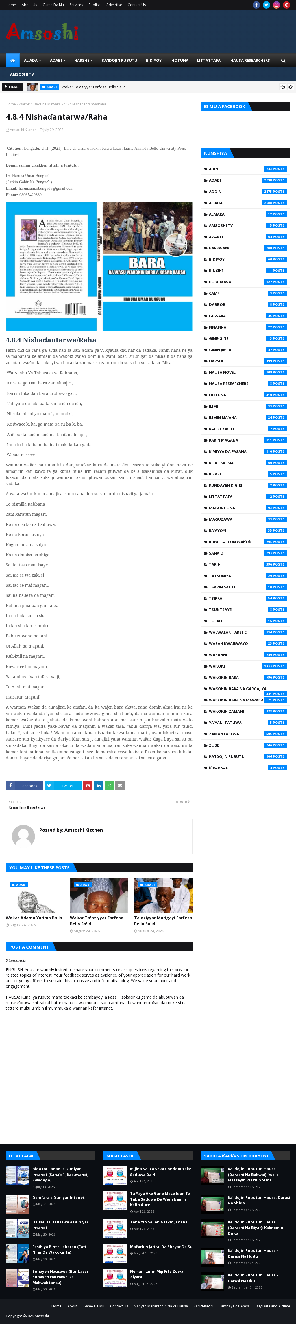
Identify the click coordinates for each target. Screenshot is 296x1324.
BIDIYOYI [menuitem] (154, 60)
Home (11, 4)
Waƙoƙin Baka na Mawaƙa (40, 104)
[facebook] (256, 5)
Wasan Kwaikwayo (240, 643)
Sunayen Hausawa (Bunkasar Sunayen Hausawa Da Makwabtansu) (60, 1277)
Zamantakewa (240, 733)
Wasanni (240, 654)
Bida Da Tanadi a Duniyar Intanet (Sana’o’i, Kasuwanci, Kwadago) (60, 1174)
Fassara (240, 315)
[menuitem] (13, 60)
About (72, 1306)
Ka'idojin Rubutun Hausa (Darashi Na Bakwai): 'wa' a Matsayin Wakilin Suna (253, 1174)
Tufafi (240, 620)
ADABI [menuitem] (56, 60)
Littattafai (240, 496)
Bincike (240, 270)
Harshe (240, 361)
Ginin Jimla (240, 349)
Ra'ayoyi (240, 530)
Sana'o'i (240, 553)
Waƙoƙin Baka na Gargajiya (240, 690)
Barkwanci (240, 248)
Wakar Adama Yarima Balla (34, 917)
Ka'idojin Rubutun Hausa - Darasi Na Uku (253, 1277)
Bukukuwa (240, 282)
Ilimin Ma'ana (240, 417)
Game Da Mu (53, 4)
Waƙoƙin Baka (240, 677)
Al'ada (240, 202)
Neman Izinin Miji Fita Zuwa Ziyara (156, 1274)
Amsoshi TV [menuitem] (22, 74)
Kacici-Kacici (240, 428)
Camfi (240, 293)
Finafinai (240, 327)
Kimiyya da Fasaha (240, 451)
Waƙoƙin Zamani (240, 711)
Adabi (240, 180)
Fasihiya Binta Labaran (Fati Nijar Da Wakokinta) (59, 1249)
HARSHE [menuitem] (81, 60)
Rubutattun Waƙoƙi (240, 541)
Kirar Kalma (240, 462)
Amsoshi (42, 1316)
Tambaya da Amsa (234, 1306)
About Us (29, 4)
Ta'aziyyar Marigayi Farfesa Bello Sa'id (163, 921)
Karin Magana (240, 440)
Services (76, 4)
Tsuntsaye (240, 609)
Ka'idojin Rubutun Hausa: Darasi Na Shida (259, 1200)
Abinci (240, 169)
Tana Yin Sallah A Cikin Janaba (159, 1222)
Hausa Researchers (240, 383)
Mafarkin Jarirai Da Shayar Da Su (161, 1246)
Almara (240, 214)
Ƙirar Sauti (240, 767)
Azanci (240, 236)
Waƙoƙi (240, 666)
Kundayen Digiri (240, 485)
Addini (240, 191)
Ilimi (240, 406)
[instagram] (276, 5)
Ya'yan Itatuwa (240, 722)
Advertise (114, 4)
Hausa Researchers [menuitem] (250, 60)
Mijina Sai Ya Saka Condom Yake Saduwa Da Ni (160, 1171)
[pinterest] (286, 5)
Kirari (240, 474)
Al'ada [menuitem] (31, 60)
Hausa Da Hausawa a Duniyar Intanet (60, 1224)
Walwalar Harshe (240, 632)
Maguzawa (240, 519)
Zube (240, 745)
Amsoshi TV (240, 225)
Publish (95, 4)
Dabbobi (240, 304)
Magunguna (240, 507)
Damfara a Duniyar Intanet (58, 1197)
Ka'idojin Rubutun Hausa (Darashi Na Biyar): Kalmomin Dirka (255, 1227)
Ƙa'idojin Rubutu (240, 756)
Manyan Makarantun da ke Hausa (161, 1306)
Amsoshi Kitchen (23, 129)
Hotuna (240, 394)
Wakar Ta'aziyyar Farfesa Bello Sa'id (94, 87)
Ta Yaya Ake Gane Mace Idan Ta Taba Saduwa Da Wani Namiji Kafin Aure (160, 1199)
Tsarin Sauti (240, 587)
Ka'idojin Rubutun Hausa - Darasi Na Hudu (253, 1253)
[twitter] (266, 5)
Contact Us (137, 4)
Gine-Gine (240, 338)
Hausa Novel (240, 372)
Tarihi (240, 564)
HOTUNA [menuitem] (179, 60)
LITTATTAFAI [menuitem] (209, 60)
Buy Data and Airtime (273, 1306)
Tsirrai (240, 598)
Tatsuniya (240, 575)
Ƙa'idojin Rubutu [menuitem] (119, 60)
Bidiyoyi (240, 259)
